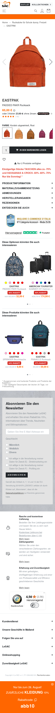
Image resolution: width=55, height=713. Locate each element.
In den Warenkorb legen (33, 150)
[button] (51, 62)
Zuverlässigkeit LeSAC (15, 663)
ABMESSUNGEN (11, 193)
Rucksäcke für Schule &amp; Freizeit (29, 22)
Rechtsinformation (43, 675)
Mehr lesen (24, 538)
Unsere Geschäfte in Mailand (18, 629)
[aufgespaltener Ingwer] (19, 133)
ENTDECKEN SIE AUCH (15, 207)
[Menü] (44, 593)
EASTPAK (11, 25)
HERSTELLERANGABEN (16, 198)
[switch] (35, 605)
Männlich (14, 444)
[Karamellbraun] (30, 133)
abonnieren (17, 475)
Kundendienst (10, 621)
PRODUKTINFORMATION (16, 183)
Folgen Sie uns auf (12, 638)
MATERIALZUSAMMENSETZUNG (21, 188)
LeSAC (6, 646)
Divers (12, 452)
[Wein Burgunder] (42, 133)
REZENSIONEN (11, 202)
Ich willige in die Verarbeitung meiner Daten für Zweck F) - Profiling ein (26, 467)
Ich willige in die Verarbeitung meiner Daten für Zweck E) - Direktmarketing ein (28, 460)
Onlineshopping (11, 655)
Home (5, 22)
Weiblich (14, 448)
